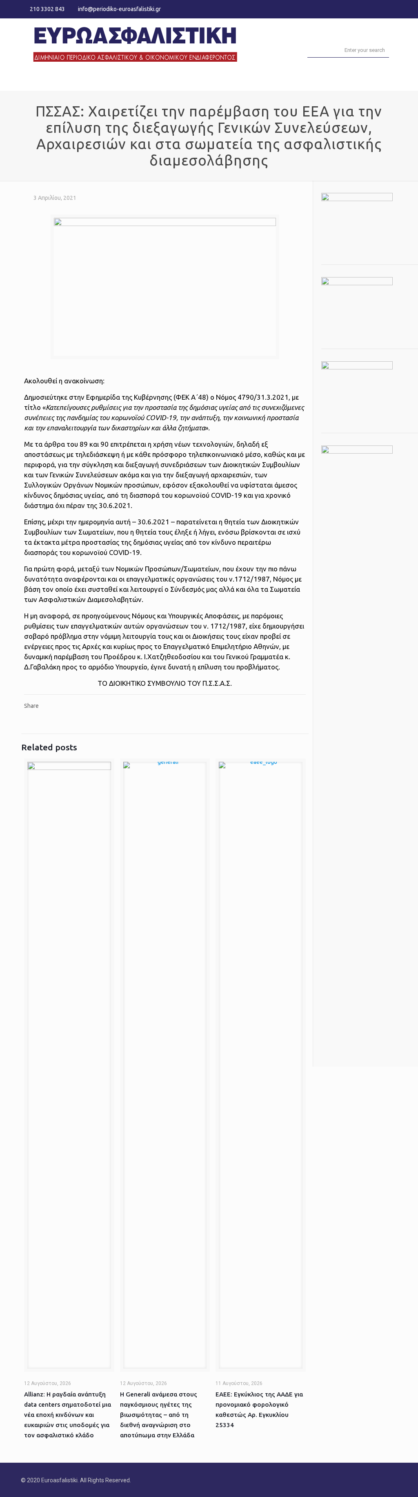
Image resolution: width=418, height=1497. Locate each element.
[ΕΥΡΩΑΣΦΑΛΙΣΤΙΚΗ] (135, 43)
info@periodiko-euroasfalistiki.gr (119, 9)
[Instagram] (393, 8)
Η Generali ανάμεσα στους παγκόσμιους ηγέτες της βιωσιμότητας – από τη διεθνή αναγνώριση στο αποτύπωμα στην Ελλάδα (158, 1415)
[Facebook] (371, 8)
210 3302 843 (47, 9)
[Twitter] (382, 8)
